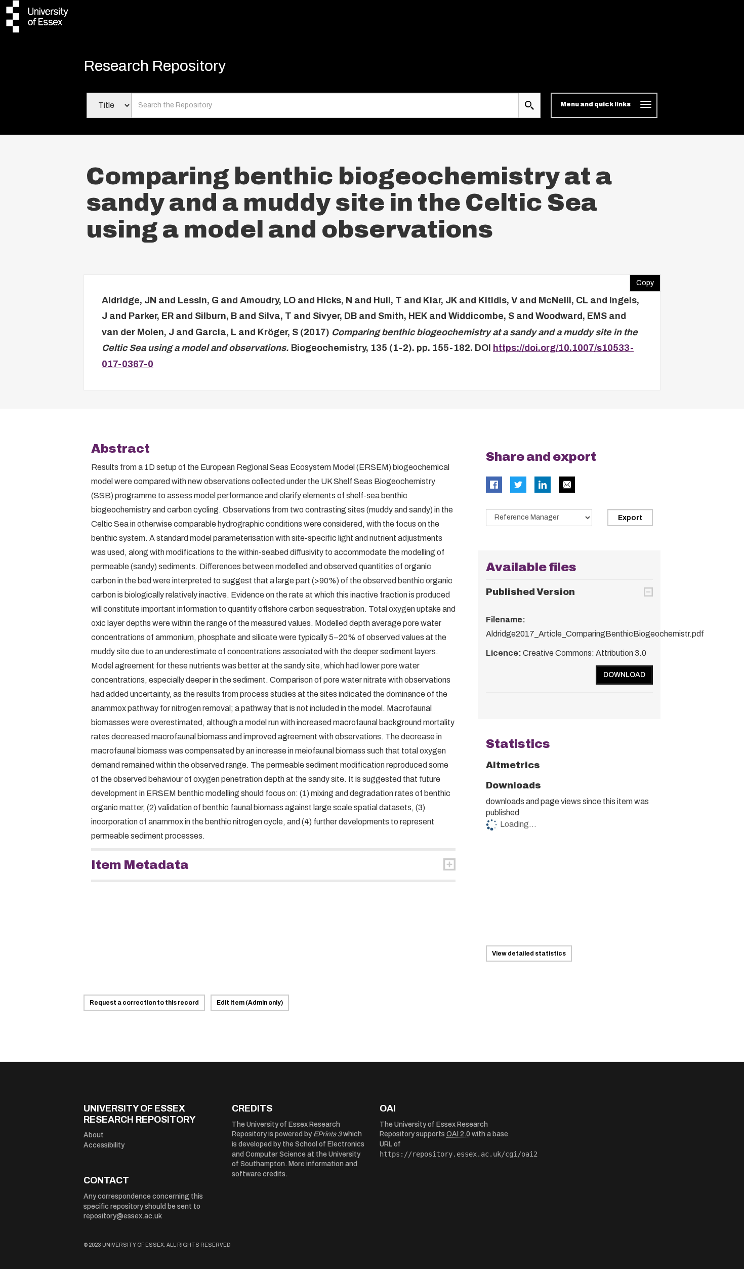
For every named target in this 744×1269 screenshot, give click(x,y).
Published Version (530, 592)
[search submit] (529, 105)
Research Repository (155, 66)
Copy (642, 280)
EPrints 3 (327, 1134)
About (94, 1135)
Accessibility (104, 1145)
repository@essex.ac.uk (123, 1216)
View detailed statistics (529, 953)
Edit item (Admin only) (250, 1002)
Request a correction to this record (144, 1002)
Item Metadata (140, 864)
